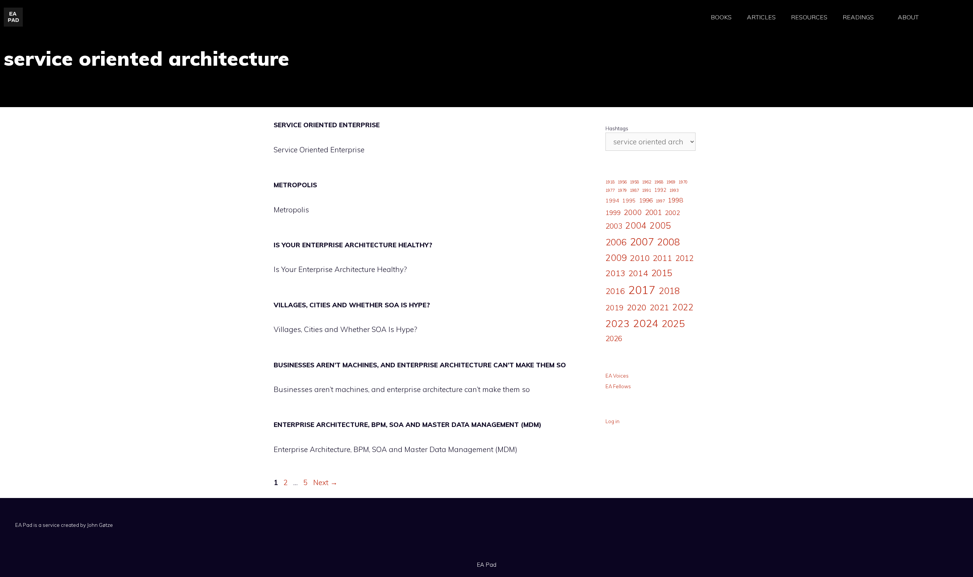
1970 (683, 182)
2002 (672, 213)
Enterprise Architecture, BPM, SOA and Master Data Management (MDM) (407, 424)
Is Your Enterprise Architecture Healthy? (353, 245)
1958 (634, 182)
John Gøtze (100, 525)
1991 (646, 190)
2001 (653, 212)
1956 (622, 182)
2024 (646, 323)
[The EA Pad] (13, 16)
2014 (638, 273)
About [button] (908, 17)
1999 (613, 213)
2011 (662, 258)
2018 (669, 290)
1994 (612, 200)
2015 (661, 272)
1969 (670, 182)
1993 (673, 190)
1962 (646, 182)
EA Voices (617, 376)
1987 (634, 190)
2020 (637, 307)
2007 (642, 241)
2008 (668, 242)
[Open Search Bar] (946, 17)
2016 (615, 291)
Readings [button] (858, 17)
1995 (629, 200)
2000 (633, 212)
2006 (616, 242)
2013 (615, 273)
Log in (612, 421)
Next (325, 482)
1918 (610, 182)
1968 (658, 182)
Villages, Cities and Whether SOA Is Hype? (352, 305)
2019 (614, 307)
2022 (683, 307)
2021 (659, 307)
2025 (673, 323)
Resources (809, 17)
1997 (660, 201)
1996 (646, 200)
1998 (675, 200)
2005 (660, 225)
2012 (684, 258)
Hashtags (616, 128)
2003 (613, 226)
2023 (617, 323)
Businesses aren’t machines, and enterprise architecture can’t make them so (420, 365)
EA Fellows (618, 386)
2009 (616, 257)
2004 (636, 225)
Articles (761, 17)
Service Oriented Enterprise (327, 125)
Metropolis (295, 185)
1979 (622, 190)
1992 (660, 190)
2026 (613, 338)
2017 (642, 290)
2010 (640, 258)
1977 (610, 190)
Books (721, 17)
